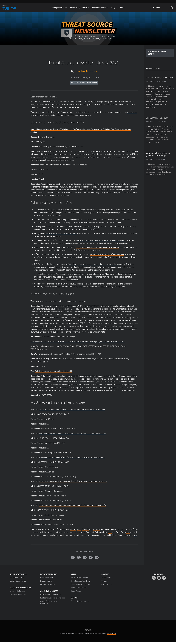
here (110, 532)
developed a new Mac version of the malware (109, 274)
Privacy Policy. (111, 633)
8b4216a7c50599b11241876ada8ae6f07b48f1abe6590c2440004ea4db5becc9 (73, 481)
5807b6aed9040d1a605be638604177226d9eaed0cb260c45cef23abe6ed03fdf (72, 505)
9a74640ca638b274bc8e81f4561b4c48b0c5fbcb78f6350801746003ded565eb (72, 433)
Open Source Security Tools (50, 594)
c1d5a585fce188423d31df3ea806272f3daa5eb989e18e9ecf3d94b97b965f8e (72, 409)
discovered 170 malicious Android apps (68, 284)
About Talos (106, 577)
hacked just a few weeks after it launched (107, 254)
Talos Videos (76, 591)
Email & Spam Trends (18, 581)
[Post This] (79, 557)
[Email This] (97, 557)
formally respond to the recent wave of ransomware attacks (93, 264)
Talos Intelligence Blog (79, 577)
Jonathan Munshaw (86, 71)
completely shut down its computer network (79, 219)
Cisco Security (106, 584)
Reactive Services (47, 577)
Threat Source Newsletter (80, 581)
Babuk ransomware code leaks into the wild (53, 371)
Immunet (96, 529)
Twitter (73, 529)
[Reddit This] (91, 557)
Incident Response (48, 574)
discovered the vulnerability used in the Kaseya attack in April (86, 226)
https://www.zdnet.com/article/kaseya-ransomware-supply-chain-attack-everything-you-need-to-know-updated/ (78, 341)
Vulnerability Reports (17, 591)
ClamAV (85, 529)
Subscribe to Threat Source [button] (157, 52)
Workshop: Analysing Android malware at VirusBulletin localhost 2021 (59, 165)
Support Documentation (80, 601)
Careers (104, 581)
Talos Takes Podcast (79, 588)
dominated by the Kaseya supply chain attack (101, 101)
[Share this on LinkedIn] (85, 557)
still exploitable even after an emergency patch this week (101, 240)
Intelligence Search (17, 577)
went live (127, 101)
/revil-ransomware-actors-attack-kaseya (58, 337)
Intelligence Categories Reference (52, 598)
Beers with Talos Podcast (80, 584)
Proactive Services (47, 581)
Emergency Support (47, 584)
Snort (79, 529)
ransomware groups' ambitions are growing (86, 210)
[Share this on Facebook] (73, 557)
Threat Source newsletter (84, 83)
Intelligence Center (19, 574)
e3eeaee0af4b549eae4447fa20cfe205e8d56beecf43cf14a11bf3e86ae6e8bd (72, 457)
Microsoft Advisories (18, 594)
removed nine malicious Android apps (61, 233)
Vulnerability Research (20, 588)
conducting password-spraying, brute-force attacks (97, 247)
